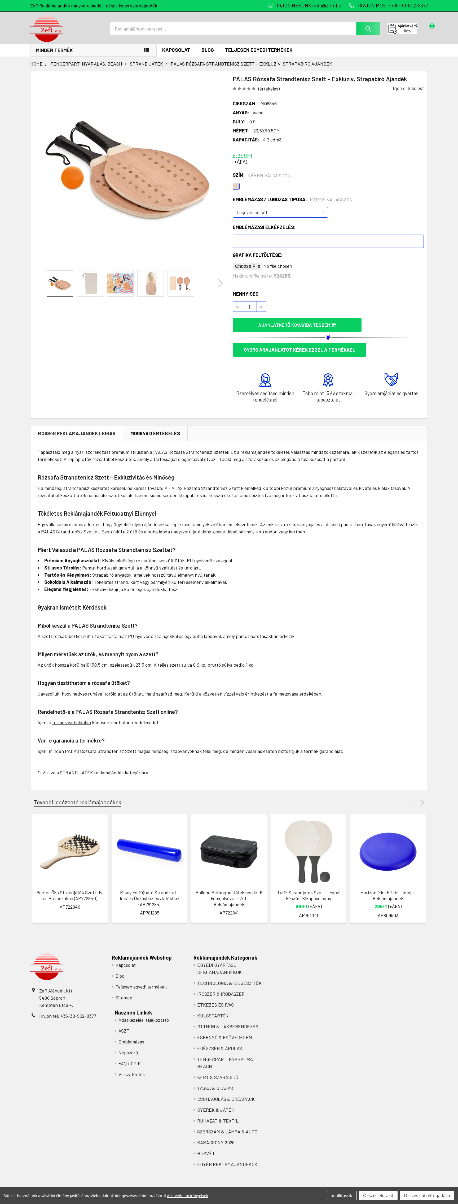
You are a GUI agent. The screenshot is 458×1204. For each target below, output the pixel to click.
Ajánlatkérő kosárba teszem (294, 325)
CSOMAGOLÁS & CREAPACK (226, 1099)
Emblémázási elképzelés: (264, 227)
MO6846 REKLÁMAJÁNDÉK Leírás (77, 433)
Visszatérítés (131, 1074)
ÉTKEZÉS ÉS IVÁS (215, 1005)
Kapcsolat (176, 50)
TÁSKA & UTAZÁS (215, 1088)
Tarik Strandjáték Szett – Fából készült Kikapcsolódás (308, 895)
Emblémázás (131, 1042)
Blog (207, 50)
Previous (39, 283)
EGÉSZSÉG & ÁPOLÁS (219, 1048)
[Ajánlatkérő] (407, 28)
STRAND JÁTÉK (76, 772)
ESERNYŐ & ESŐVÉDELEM (224, 1037)
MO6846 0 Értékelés (155, 433)
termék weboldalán (71, 722)
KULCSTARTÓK (212, 1016)
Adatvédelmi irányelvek (187, 1195)
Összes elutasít (378, 1195)
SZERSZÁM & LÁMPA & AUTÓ (227, 1131)
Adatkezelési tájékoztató (143, 1020)
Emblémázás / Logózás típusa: (293, 199)
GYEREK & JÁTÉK (215, 1110)
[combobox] (245, 28)
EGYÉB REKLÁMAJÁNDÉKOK (227, 1164)
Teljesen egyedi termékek (259, 50)
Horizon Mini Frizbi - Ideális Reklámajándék (388, 895)
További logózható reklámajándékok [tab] (77, 802)
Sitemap (124, 997)
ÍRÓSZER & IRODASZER (221, 994)
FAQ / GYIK (129, 1063)
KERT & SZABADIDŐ (217, 1077)
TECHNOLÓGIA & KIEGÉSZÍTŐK (229, 983)
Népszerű (128, 1052)
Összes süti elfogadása (427, 1195)
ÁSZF (123, 1031)
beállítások (341, 1195)
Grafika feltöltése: (258, 255)
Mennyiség (245, 294)
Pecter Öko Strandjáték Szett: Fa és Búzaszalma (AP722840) (70, 895)
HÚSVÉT (206, 1153)
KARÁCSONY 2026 (216, 1142)
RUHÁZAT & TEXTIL (218, 1121)
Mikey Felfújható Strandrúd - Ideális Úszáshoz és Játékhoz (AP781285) (149, 898)
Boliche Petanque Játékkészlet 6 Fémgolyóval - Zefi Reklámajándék (229, 898)
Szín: (262, 175)
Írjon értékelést (408, 88)
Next (220, 283)
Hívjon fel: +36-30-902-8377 (67, 1016)
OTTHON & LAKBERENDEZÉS (227, 1026)
